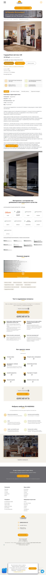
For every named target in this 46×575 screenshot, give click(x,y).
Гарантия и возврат (35, 91)
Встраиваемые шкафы (8, 501)
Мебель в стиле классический (30, 282)
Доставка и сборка (15, 91)
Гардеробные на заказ (9, 284)
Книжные (25, 495)
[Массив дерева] (28, 240)
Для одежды (6, 507)
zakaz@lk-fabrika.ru (23, 525)
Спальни (6, 490)
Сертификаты (26, 509)
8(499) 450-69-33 (41, 2)
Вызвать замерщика (9, 63)
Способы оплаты (25, 91)
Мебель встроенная (17, 282)
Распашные (26, 493)
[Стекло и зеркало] (38, 244)
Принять (32, 568)
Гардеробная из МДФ (8, 289)
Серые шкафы (7, 504)
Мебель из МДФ (7, 282)
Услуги (25, 501)
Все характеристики (7, 74)
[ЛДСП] (18, 240)
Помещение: (6, 96)
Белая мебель (27, 284)
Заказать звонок (31, 63)
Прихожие (6, 489)
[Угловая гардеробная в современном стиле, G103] (23, 271)
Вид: (5, 104)
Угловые (25, 492)
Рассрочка (26, 504)
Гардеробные (6, 493)
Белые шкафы (7, 503)
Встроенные (26, 489)
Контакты (25, 510)
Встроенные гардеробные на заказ (28, 287)
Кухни (5, 495)
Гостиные (6, 492)
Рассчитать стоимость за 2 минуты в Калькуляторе (14, 66)
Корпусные (26, 490)
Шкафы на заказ (19, 284)
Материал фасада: (8, 100)
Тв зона (25, 496)
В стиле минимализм (8, 509)
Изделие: (6, 98)
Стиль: (5, 102)
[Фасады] (8, 249)
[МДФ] (8, 240)
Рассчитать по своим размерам (20, 63)
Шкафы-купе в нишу (8, 506)
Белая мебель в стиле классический (11, 287)
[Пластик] (8, 244)
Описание (6, 91)
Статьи (25, 507)
